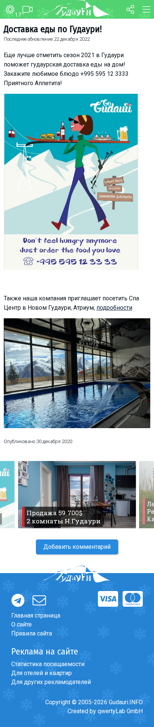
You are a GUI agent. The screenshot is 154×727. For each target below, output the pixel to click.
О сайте (21, 624)
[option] (77, 494)
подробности (114, 307)
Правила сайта (31, 633)
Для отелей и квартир (41, 673)
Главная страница (35, 615)
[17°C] (7, 9)
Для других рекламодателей (51, 682)
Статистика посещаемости (47, 664)
